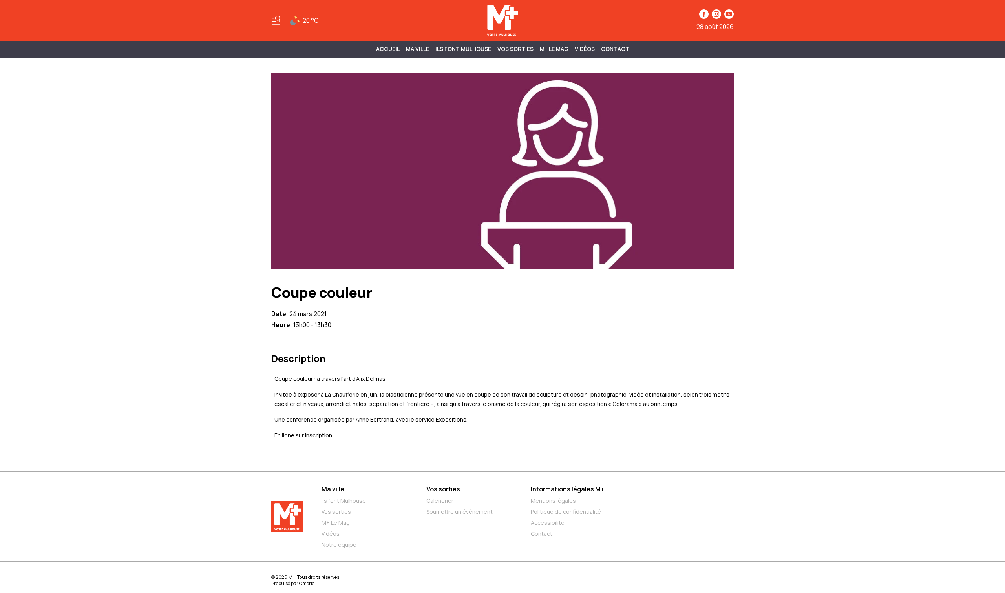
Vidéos (585, 49)
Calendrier (439, 500)
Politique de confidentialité (566, 511)
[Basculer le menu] (276, 20)
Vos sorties (515, 49)
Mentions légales (553, 500)
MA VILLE (417, 49)
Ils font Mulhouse (344, 500)
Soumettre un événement (459, 511)
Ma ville (333, 489)
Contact (615, 49)
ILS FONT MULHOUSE (463, 49)
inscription (318, 435)
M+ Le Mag (554, 49)
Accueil (388, 49)
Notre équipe (339, 544)
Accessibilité (548, 522)
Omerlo (306, 583)
